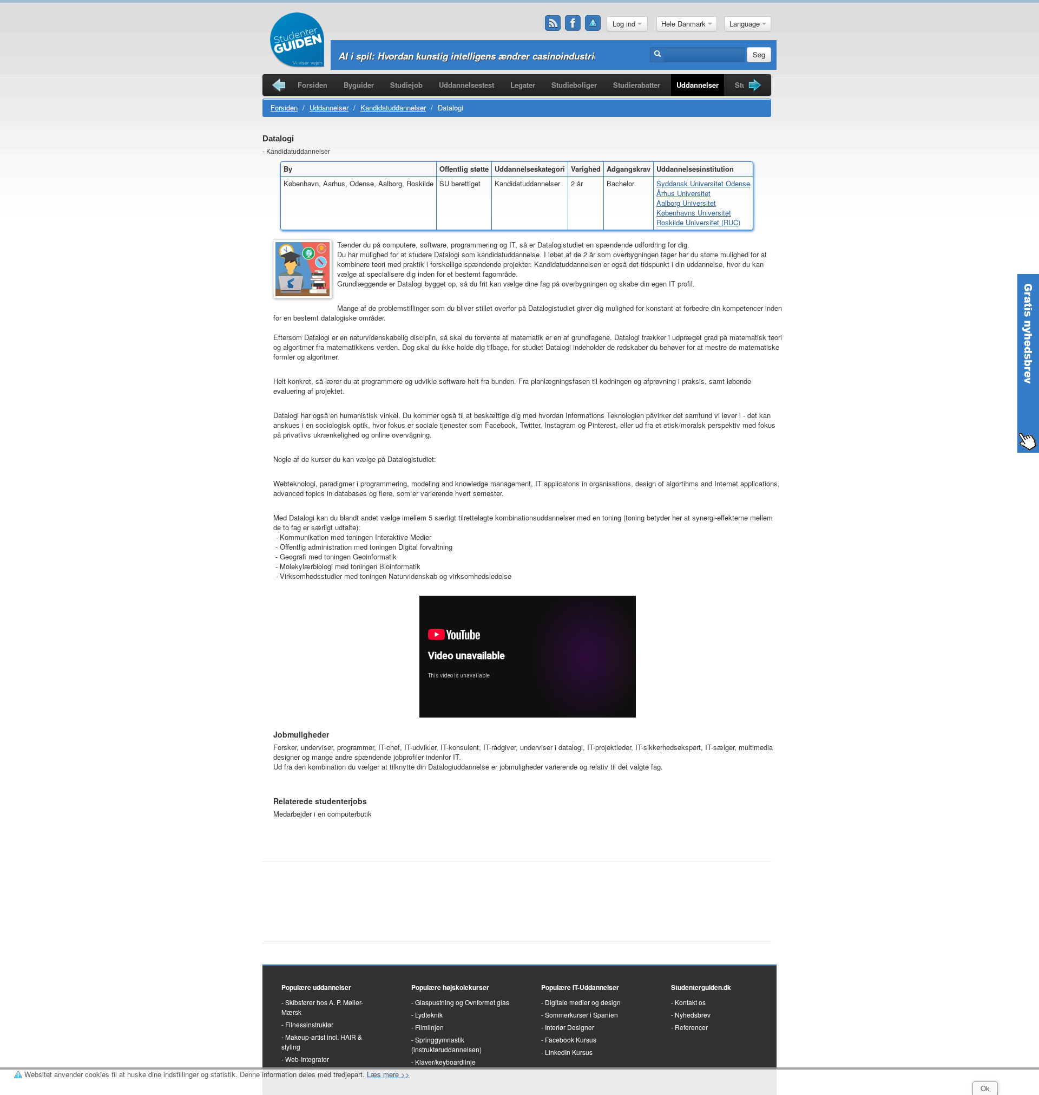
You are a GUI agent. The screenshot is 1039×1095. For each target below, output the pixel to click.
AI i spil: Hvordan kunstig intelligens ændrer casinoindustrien (471, 55)
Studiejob (406, 85)
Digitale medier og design (583, 1002)
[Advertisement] (517, 896)
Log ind (625, 23)
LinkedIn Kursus (569, 1052)
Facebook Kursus (570, 1039)
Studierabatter (636, 85)
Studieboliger (574, 85)
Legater (522, 85)
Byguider (359, 85)
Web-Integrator (307, 1059)
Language (745, 23)
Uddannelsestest (466, 85)
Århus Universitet (683, 193)
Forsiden (312, 85)
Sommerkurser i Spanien (581, 1014)
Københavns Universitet (693, 212)
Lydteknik (429, 1014)
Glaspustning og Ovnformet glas (462, 1002)
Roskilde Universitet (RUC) (698, 222)
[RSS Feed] (553, 23)
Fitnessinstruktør (309, 1024)
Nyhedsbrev (693, 1014)
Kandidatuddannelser (393, 107)
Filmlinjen (429, 1027)
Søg (759, 54)
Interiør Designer (569, 1027)
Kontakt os (690, 1002)
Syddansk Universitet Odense (703, 183)
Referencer (691, 1027)
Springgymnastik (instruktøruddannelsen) (446, 1044)
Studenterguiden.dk (701, 987)
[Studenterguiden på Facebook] (573, 23)
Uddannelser (697, 85)
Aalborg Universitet (686, 203)
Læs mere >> (388, 1074)
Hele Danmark (684, 23)
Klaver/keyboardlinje (445, 1061)
